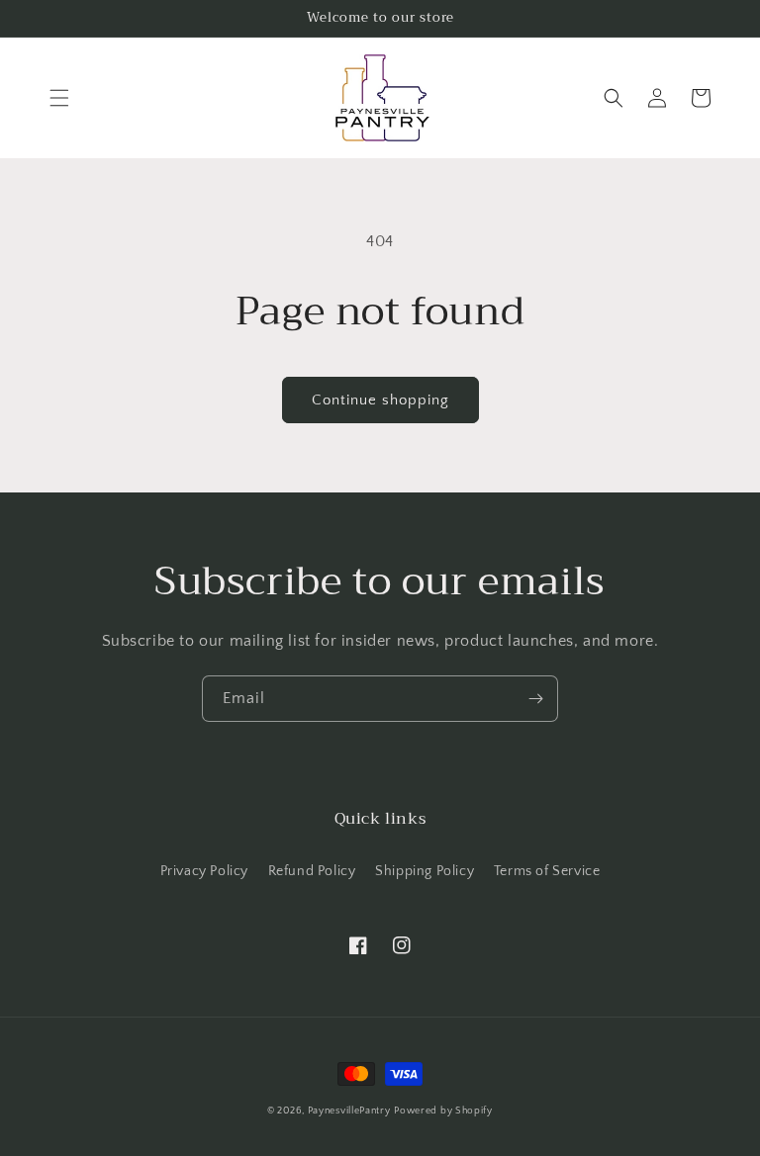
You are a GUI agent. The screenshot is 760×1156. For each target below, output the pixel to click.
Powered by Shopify (443, 1111)
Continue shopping (380, 400)
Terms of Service (547, 871)
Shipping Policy (424, 871)
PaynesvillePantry (349, 1111)
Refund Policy (312, 871)
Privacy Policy (204, 871)
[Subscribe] (535, 698)
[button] (59, 98)
